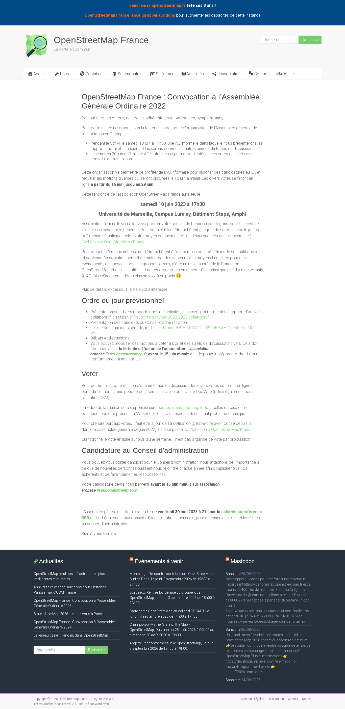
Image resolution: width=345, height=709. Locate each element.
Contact (261, 73)
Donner (288, 73)
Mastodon (243, 561)
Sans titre (233, 574)
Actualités (195, 73)
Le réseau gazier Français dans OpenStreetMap (71, 635)
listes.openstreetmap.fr (126, 354)
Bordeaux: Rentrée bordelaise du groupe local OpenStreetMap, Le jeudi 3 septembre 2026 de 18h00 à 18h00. (172, 597)
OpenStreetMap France (101, 40)
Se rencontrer (130, 73)
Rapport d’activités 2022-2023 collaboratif (171, 317)
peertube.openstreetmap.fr (179, 407)
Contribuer (95, 73)
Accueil (39, 73)
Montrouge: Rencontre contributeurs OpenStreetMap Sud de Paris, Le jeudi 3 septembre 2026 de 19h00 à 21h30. (171, 579)
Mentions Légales (252, 699)
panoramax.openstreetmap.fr (157, 5)
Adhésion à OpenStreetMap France (114, 242)
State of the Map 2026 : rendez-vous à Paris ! (69, 614)
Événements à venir (159, 561)
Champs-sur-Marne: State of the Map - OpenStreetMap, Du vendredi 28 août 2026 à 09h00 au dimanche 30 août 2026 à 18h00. (172, 629)
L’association (229, 73)
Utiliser (66, 73)
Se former (165, 73)
